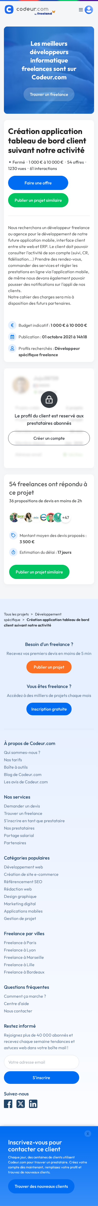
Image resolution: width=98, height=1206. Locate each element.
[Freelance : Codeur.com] (30, 9)
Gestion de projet (20, 918)
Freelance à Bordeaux (24, 972)
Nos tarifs (13, 759)
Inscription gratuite (49, 709)
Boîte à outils (16, 767)
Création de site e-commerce (31, 874)
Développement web (23, 866)
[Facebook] (8, 1104)
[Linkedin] (33, 1104)
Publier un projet (49, 667)
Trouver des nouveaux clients (41, 1186)
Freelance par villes (24, 933)
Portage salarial (19, 835)
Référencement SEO (23, 881)
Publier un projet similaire (38, 200)
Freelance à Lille (19, 964)
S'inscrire (41, 1077)
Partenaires (15, 842)
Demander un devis (22, 806)
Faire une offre (38, 182)
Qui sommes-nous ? (22, 752)
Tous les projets (16, 614)
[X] (20, 1104)
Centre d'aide (16, 1003)
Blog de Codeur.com (23, 774)
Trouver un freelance (49, 94)
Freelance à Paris (20, 942)
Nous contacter (18, 1010)
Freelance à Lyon (20, 950)
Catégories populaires (27, 858)
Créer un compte (49, 438)
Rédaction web (18, 889)
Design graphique (20, 896)
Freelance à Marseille (24, 957)
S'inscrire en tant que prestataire (34, 820)
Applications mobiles (23, 911)
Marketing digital (20, 903)
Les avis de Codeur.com (26, 781)
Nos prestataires (19, 828)
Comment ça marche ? (25, 996)
